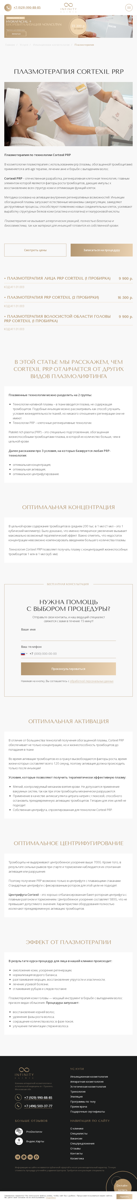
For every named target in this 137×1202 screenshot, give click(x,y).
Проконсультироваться (68, 669)
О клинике (76, 1128)
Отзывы (75, 1148)
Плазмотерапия (84, 44)
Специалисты (78, 1133)
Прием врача (78, 1106)
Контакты (76, 1153)
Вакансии (76, 1138)
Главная (10, 44)
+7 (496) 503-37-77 (38, 1106)
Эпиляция (76, 1096)
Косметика (77, 1158)
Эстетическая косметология (88, 1086)
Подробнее (51, 1197)
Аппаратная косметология (86, 1081)
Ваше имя (28, 629)
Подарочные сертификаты (87, 1111)
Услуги (24, 44)
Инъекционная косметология (51, 44)
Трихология (77, 1091)
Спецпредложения (82, 1143)
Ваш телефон (31, 647)
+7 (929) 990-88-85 (38, 1097)
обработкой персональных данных (91, 681)
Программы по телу (83, 1101)
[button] (68, 26)
